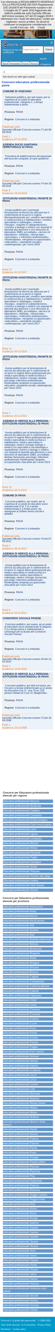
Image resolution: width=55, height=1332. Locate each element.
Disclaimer (6, 1329)
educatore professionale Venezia (21, 1283)
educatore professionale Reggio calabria (25, 1194)
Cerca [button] (49, 49)
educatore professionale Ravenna (21, 1190)
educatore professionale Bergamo (21, 953)
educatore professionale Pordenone (22, 1180)
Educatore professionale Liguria (20, 834)
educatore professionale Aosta (19, 911)
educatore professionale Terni (19, 1251)
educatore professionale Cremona (21, 1014)
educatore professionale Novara (20, 1134)
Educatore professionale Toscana (21, 871)
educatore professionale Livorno (20, 1084)
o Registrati (45, 64)
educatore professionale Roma (20, 1213)
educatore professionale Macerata (21, 1093)
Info (32, 27)
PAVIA (19, 112)
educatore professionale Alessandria (23, 906)
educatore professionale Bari (18, 934)
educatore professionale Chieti (19, 1000)
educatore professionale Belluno (20, 944)
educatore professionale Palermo (21, 1143)
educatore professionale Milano (20, 1112)
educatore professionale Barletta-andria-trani (27, 939)
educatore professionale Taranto (20, 1241)
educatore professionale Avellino (21, 930)
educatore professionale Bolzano (21, 967)
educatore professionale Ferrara (20, 1037)
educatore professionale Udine (20, 1274)
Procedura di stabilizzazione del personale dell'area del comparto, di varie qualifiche (27, 157)
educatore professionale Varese (20, 1279)
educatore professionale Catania (20, 991)
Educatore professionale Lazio (19, 829)
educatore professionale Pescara (21, 1166)
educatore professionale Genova (20, 1056)
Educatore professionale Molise (20, 848)
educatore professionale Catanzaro (22, 995)
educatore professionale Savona (20, 1232)
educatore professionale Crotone (21, 1019)
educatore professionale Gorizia (20, 1061)
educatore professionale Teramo (20, 1246)
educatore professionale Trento (20, 1265)
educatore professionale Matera (20, 1107)
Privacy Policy (44, 1325)
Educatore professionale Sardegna (22, 862)
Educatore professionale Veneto (20, 890)
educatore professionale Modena (21, 1117)
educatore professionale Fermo (20, 1033)
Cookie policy (19, 1329)
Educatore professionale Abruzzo (21, 801)
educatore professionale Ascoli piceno (23, 920)
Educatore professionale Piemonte (22, 852)
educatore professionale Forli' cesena (23, 1051)
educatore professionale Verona (20, 1300)
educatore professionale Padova (20, 1138)
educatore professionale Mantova (21, 1098)
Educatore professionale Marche (20, 843)
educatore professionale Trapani (20, 1260)
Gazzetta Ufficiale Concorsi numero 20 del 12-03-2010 (27, 660)
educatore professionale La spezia (21, 1070)
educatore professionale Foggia (20, 1047)
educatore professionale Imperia (20, 1065)
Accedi (43, 58)
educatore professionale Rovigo (20, 1218)
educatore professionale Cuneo (20, 1023)
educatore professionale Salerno (20, 1223)
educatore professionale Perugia (20, 1157)
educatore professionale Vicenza (21, 1305)
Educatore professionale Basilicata (22, 806)
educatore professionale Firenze (20, 1042)
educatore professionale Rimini (20, 1208)
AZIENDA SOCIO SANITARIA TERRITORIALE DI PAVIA (19, 146)
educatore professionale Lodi (19, 1089)
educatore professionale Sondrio (20, 1237)
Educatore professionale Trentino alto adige (26, 876)
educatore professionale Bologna (21, 962)
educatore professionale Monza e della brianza (24, 1123)
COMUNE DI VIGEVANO (17, 91)
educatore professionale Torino (20, 1255)
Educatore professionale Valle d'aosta (23, 885)
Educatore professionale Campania (22, 815)
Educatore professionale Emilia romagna (25, 820)
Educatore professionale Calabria (21, 810)
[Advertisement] (27, 759)
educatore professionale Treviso (20, 1269)
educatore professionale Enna (19, 1028)
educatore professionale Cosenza (21, 1009)
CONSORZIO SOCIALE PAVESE (22, 618)
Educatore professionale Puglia (20, 857)
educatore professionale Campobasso (23, 981)
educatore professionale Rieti (19, 1204)
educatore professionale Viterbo (20, 1310)
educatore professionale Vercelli (20, 1295)
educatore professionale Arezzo (20, 916)
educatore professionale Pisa (19, 1176)
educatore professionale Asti (18, 925)
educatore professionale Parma (20, 1148)
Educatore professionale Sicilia (20, 866)
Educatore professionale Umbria (20, 880)
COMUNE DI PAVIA (14, 495)
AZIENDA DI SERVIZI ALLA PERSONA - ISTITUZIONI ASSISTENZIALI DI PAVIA (26, 422)
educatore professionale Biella (19, 958)
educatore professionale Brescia (20, 972)
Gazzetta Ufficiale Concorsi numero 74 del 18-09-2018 (27, 184)
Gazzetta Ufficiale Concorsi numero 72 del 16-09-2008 (27, 719)
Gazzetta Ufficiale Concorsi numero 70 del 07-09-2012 (27, 540)
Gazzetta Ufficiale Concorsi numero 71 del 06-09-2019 (27, 131)
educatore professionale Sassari (20, 1227)
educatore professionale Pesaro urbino (24, 1162)
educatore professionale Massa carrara (24, 1103)
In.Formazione (28, 1325)
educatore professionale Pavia (19, 1152)
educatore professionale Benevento (22, 948)
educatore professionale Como (20, 1005)
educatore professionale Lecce (20, 1075)
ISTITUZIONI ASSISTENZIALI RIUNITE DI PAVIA (27, 200)
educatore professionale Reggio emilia (24, 1199)
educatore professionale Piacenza (21, 1171)
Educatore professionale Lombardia (22, 838)
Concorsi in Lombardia (27, 119)
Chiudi (41, 27)
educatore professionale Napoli (20, 1129)
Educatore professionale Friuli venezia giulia (27, 824)
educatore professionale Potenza (21, 1185)
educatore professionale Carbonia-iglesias (26, 986)
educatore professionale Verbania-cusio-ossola (25, 1289)
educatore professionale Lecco (20, 1079)
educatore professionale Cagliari (20, 976)
